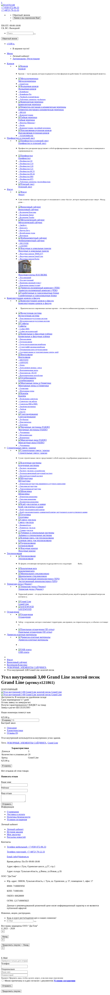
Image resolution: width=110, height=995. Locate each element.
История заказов (15, 832)
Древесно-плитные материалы (22, 634)
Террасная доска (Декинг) (19, 584)
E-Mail (4, 958)
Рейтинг (5, 787)
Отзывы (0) (12, 733)
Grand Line (53, 743)
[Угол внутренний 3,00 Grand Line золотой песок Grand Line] (31, 692)
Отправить (6, 804)
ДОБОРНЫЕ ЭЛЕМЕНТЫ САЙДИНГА (26, 743)
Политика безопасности (18, 817)
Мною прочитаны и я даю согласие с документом (39, 980)
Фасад (10, 189)
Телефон (5, 963)
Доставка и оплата (16, 814)
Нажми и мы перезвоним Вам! (27, 18)
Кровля (10, 63)
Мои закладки (14, 834)
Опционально (8, 969)
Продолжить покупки (11, 945)
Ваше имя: (6, 782)
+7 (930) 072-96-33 (10, 7)
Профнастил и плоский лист (21, 138)
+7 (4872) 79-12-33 (10, 10)
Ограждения (13, 612)
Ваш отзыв (6, 793)
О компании (13, 812)
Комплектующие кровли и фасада (23, 298)
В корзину (6, 720)
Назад (5, 937)
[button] (11, 43)
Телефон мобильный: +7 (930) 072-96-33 (26, 847)
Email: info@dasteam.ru (18, 856)
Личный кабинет (15, 829)
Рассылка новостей (16, 837)
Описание (12, 728)
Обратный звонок (9, 39)
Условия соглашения (17, 819)
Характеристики (15, 730)
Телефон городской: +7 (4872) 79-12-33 (26, 852)
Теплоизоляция (14, 553)
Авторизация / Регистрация (26, 58)
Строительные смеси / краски (21, 448)
